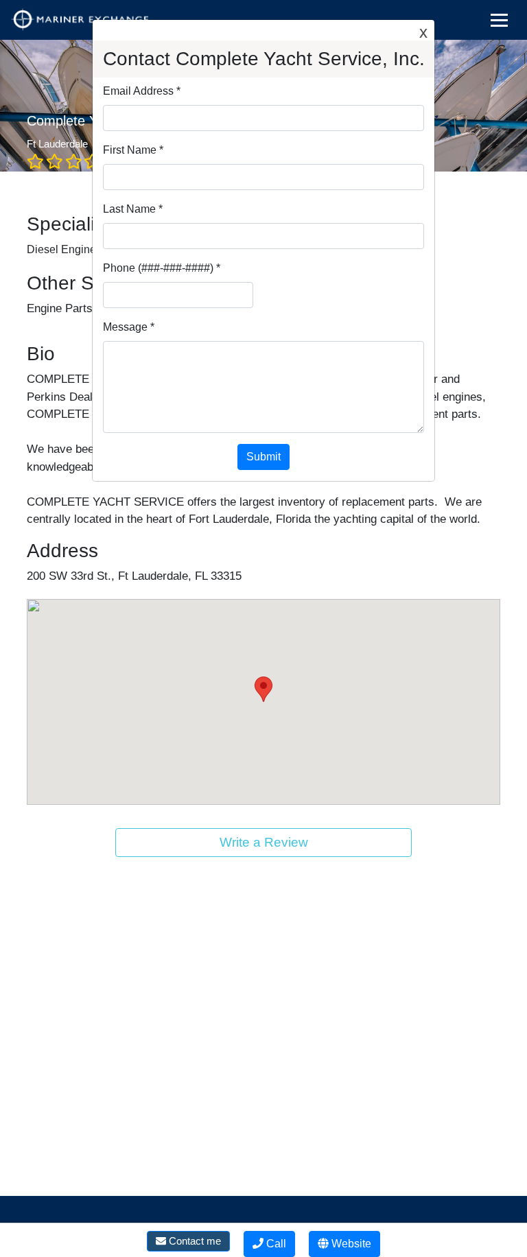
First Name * (133, 150)
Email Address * (141, 91)
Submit (263, 456)
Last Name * (133, 209)
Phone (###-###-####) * (161, 268)
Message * (128, 327)
